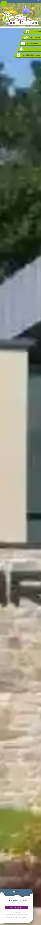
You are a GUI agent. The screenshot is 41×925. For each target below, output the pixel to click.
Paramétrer (22, 917)
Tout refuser (16, 912)
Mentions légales (10, 917)
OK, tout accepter (16, 907)
